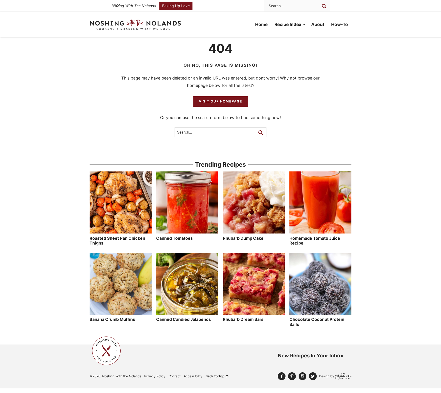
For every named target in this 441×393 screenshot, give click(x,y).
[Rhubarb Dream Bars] (254, 312)
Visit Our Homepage (220, 101)
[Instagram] (302, 376)
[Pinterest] (292, 376)
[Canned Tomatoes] (187, 231)
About (317, 24)
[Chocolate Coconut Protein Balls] (320, 312)
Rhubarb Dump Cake (243, 238)
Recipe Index (287, 24)
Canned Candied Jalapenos (183, 319)
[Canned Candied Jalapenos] (187, 312)
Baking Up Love (176, 5)
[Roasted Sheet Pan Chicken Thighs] (121, 231)
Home (261, 24)
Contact (175, 376)
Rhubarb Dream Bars (243, 319)
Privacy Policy (154, 376)
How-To (339, 24)
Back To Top (215, 376)
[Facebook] (282, 376)
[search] (324, 6)
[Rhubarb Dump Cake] (254, 231)
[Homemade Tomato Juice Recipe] (320, 231)
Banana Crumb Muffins (112, 319)
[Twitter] (313, 376)
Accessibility (193, 376)
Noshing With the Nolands (135, 24)
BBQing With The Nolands (133, 5)
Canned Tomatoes (174, 238)
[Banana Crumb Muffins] (121, 312)
